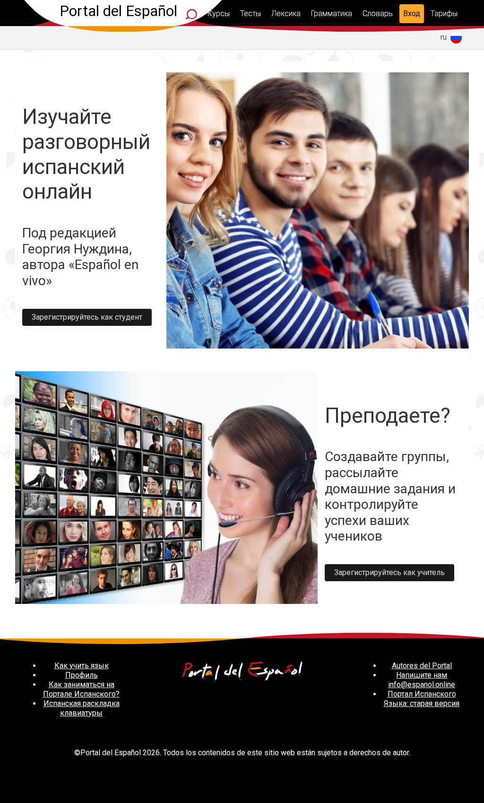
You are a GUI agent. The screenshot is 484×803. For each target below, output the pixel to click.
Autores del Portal (422, 665)
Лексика (286, 13)
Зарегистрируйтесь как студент (87, 317)
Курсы (218, 13)
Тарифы (444, 13)
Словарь (378, 13)
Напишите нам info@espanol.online (421, 680)
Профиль (81, 675)
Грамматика (331, 13)
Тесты (250, 13)
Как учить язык (81, 665)
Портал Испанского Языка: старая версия (421, 699)
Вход (411, 13)
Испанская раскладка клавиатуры (81, 708)
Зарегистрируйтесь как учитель (389, 572)
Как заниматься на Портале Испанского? (81, 689)
